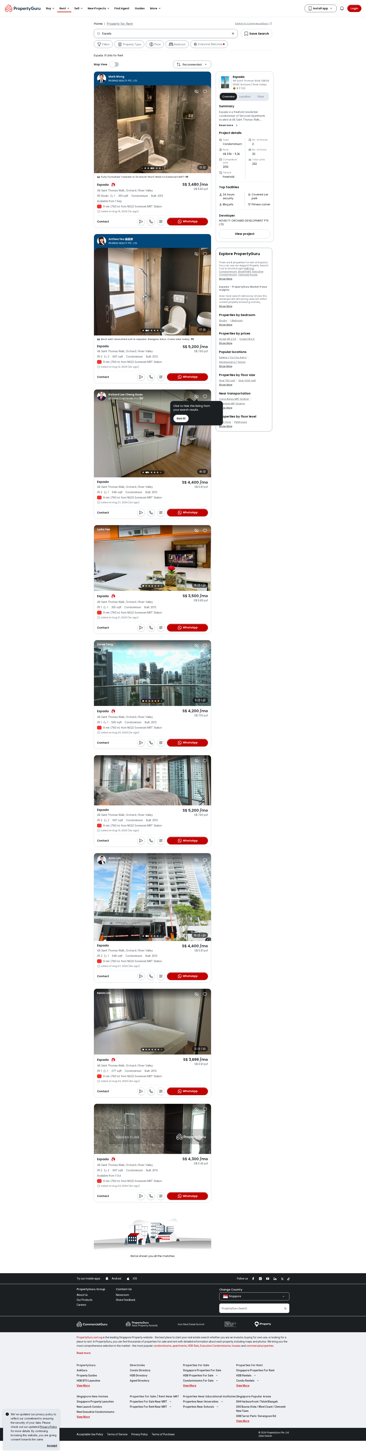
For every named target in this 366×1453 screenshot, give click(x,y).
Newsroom (122, 1294)
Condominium (228, 271)
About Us (82, 1294)
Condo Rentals (245, 1380)
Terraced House (247, 274)
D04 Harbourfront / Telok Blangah (257, 1401)
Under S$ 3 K (246, 339)
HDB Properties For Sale (198, 1375)
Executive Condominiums (215, 1345)
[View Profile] (117, 78)
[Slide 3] (145, 168)
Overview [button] (228, 96)
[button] (229, 125)
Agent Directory (139, 1380)
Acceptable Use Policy (90, 1434)
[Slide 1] (143, 330)
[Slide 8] (162, 168)
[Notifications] (342, 8)
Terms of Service (117, 1434)
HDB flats (193, 1345)
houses (236, 1345)
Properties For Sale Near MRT (148, 1401)
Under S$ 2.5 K (227, 339)
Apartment (244, 271)
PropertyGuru (86, 1365)
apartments (180, 1345)
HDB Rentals (243, 1375)
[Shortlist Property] (205, 91)
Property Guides (87, 1375)
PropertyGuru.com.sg (89, 1337)
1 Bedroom (236, 320)
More (153, 8)
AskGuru (82, 1370)
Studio (223, 320)
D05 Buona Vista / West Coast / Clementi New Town (261, 1408)
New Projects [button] (97, 8)
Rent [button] (62, 8)
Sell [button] (76, 8)
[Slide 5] (151, 168)
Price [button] (261, 96)
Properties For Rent (249, 1365)
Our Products (84, 1299)
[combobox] (166, 33)
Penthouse (240, 422)
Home (98, 24)
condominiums (162, 1345)
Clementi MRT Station (232, 403)
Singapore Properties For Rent (255, 1370)
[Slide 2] (142, 168)
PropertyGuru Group (91, 1289)
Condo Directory (140, 1370)
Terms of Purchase (163, 1434)
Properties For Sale (196, 1365)
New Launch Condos (89, 1406)
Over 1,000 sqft (247, 380)
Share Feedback (125, 1299)
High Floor (225, 422)
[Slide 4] (148, 168)
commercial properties (260, 1345)
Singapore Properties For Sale (202, 1370)
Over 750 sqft (227, 380)
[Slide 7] (160, 168)
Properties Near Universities (200, 1401)
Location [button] (245, 96)
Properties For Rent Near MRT (148, 1406)
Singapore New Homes (92, 1396)
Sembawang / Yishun (232, 362)
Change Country (230, 1289)
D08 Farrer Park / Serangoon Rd (256, 1416)
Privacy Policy (48, 1426)
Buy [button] (48, 8)
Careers (81, 1304)
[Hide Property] (196, 91)
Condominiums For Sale (198, 1380)
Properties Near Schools (198, 1406)
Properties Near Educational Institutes (209, 1396)
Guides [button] (140, 8)
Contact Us (124, 1289)
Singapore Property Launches (95, 1401)
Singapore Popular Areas (253, 1396)
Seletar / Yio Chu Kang (232, 357)
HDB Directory (138, 1375)
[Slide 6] (155, 168)
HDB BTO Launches (88, 1380)
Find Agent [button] (121, 8)
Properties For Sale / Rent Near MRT (154, 1396)
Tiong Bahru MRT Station (234, 399)
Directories (137, 1365)
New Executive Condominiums (95, 1411)
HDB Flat (249, 268)
